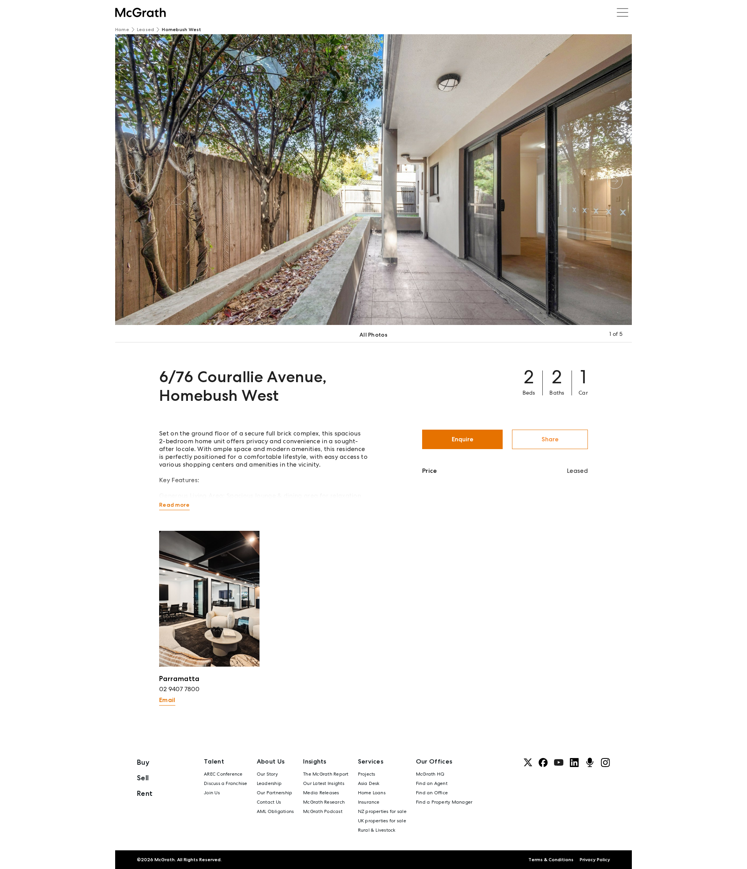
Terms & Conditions (550, 860)
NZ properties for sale (382, 811)
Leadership (269, 783)
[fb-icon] (543, 762)
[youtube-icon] (558, 762)
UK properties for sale (382, 821)
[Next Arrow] (614, 181)
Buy (143, 762)
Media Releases (321, 793)
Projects (366, 774)
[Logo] (140, 12)
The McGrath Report (325, 774)
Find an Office (432, 793)
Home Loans (372, 793)
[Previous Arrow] (132, 181)
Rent (145, 793)
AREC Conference (223, 774)
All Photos (373, 334)
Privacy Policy (595, 860)
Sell (143, 777)
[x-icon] (528, 762)
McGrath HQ (430, 774)
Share (550, 439)
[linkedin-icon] (574, 762)
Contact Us (269, 802)
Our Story (267, 774)
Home (122, 29)
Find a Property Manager (444, 802)
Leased (145, 29)
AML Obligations (275, 811)
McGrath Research (324, 802)
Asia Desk (369, 783)
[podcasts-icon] (589, 762)
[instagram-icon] (605, 762)
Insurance (369, 802)
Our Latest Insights (323, 783)
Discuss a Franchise (225, 783)
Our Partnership (275, 793)
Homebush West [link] (181, 29)
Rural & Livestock (377, 830)
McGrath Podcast (322, 811)
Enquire (462, 439)
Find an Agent (431, 783)
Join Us (212, 793)
